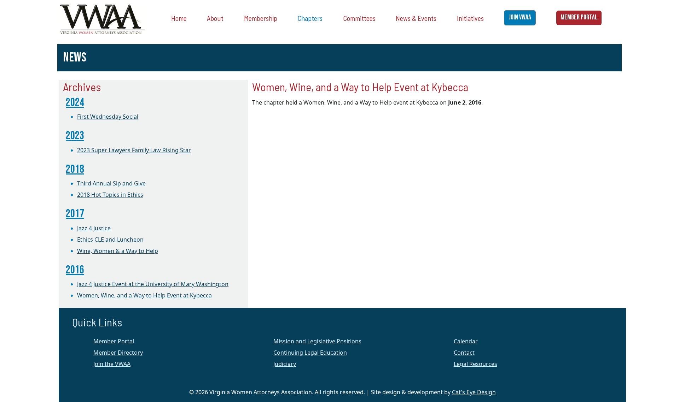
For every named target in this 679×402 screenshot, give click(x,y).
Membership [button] (260, 18)
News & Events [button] (416, 18)
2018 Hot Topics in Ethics (110, 195)
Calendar (466, 341)
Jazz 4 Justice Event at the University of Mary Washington (152, 284)
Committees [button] (359, 18)
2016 (75, 270)
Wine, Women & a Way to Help (117, 251)
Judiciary (284, 364)
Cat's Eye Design (474, 392)
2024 (75, 103)
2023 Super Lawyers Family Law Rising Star (134, 150)
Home (179, 18)
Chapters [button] (310, 18)
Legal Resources (475, 364)
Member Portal (113, 341)
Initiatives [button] (470, 18)
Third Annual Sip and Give (111, 183)
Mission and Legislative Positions (317, 341)
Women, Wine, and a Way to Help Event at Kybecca (144, 295)
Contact (464, 352)
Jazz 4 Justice (94, 228)
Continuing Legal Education (310, 352)
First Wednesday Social (107, 116)
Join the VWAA (111, 364)
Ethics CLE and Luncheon (110, 239)
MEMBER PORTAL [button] (579, 17)
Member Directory (118, 352)
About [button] (215, 18)
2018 (75, 169)
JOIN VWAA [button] (520, 17)
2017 (75, 214)
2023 (75, 136)
